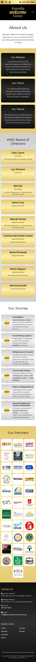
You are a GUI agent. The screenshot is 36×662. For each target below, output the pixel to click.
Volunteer (4, 634)
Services (4, 631)
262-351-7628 (6, 608)
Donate (22, 631)
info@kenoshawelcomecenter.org (14, 615)
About (3, 638)
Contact (22, 628)
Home (3, 628)
